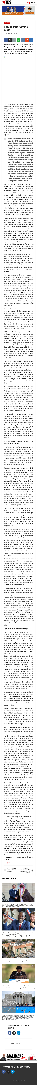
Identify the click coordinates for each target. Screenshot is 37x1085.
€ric (4, 33)
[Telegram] (18, 1033)
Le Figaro (7, 863)
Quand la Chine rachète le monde (16, 28)
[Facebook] (9, 1033)
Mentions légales (23, 1081)
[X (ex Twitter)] (14, 1033)
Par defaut (7, 22)
